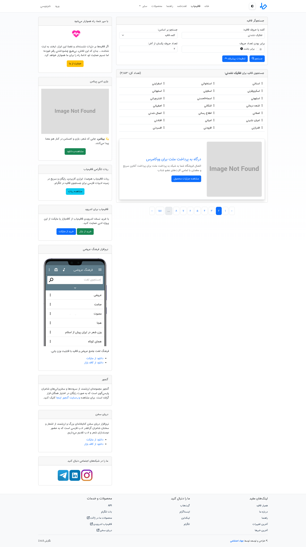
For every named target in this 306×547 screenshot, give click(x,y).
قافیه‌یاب (195, 6)
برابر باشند (249, 49)
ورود (57, 6)
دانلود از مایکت (94, 358)
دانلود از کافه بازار (93, 363)
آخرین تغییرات (260, 524)
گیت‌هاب (185, 506)
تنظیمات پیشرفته (236, 59)
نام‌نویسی (45, 6)
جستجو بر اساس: (167, 30)
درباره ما (263, 512)
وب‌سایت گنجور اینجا (68, 398)
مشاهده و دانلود (75, 151)
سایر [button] (144, 6)
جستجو (258, 59)
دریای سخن (105, 530)
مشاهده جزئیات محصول (186, 179)
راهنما (169, 6)
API (110, 506)
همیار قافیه (262, 506)
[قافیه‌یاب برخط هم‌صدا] (263, 6)
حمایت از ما (75, 64)
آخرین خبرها (261, 530)
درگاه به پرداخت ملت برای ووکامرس (173, 159)
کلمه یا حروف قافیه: (254, 30)
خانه (207, 6)
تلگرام (187, 524)
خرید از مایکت (66, 231)
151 (160, 211)
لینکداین (185, 518)
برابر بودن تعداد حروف (252, 43)
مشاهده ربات (75, 191)
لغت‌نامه (182, 6)
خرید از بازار (85, 231)
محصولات (156, 6)
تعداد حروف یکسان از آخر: (162, 43)
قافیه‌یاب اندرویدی (102, 524)
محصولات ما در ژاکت (100, 518)
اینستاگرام (185, 512)
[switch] (259, 49)
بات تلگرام (106, 512)
